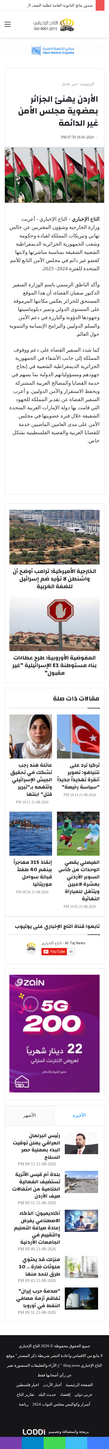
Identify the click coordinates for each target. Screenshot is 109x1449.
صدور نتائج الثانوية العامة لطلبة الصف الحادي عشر (52, 5)
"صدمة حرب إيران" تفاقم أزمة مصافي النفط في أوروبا (38, 1298)
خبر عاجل (69, 84)
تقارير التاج (26, 1394)
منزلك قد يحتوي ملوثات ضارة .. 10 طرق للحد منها (39, 1267)
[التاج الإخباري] (54, 24)
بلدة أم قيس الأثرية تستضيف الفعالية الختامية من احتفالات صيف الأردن (36, 1185)
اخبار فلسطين (27, 1385)
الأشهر (29, 1115)
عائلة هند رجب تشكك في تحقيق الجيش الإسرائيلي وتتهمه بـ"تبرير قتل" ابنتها (31, 779)
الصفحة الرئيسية (79, 1385)
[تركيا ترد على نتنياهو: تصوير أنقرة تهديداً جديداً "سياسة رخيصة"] (78, 736)
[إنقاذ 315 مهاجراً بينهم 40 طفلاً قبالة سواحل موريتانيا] (30, 834)
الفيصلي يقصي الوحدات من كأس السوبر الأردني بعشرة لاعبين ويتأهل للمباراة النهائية (79, 880)
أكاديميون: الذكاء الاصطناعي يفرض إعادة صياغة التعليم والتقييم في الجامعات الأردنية (37, 1228)
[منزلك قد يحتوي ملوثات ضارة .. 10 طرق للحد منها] (81, 1267)
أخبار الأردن (52, 1385)
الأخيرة (79, 1115)
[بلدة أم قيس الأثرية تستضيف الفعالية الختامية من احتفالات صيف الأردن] (81, 1182)
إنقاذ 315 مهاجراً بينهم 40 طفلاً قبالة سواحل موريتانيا (33, 873)
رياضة (23, 1404)
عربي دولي (83, 1394)
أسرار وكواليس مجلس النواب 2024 (61, 1404)
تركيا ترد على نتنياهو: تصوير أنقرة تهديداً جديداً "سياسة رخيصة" (78, 776)
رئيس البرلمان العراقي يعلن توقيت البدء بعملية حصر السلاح (36, 1146)
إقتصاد (65, 1394)
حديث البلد (47, 1394)
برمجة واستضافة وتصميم (68, 1431)
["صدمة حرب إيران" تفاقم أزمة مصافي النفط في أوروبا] (81, 1298)
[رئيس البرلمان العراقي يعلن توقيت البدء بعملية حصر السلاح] (81, 1143)
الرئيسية (87, 84)
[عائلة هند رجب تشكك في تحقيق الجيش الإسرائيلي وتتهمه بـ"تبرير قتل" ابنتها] (30, 736)
